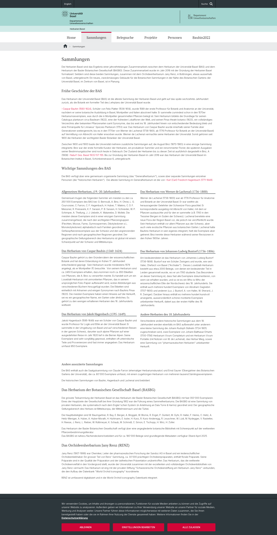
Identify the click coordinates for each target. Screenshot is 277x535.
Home (71, 37)
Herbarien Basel (77, 29)
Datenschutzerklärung (75, 518)
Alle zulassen (191, 527)
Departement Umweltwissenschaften (81, 22)
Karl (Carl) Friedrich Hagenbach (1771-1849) (190, 180)
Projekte (150, 37)
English (67, 4)
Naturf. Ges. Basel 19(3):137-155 (86, 155)
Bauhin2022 (201, 37)
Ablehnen (86, 527)
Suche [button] (204, 4)
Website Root (65, 46)
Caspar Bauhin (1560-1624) (77, 108)
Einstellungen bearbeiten (138, 527)
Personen (175, 37)
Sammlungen (96, 37)
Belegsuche (125, 37)
